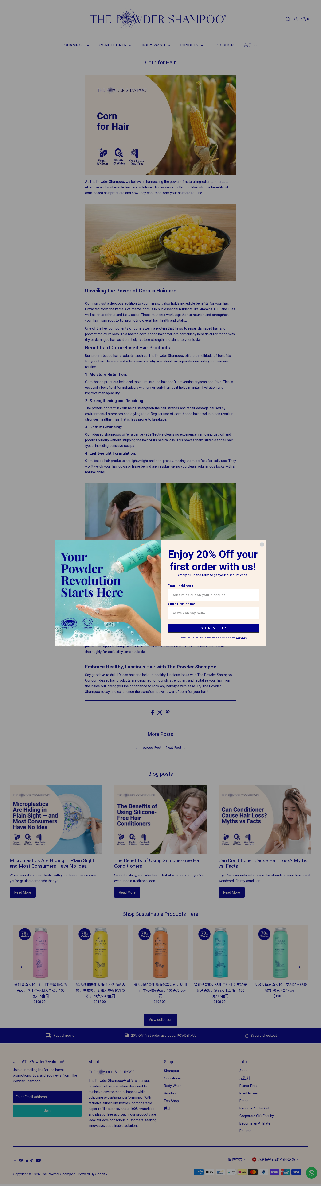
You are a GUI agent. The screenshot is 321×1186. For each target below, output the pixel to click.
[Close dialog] (262, 544)
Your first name (181, 604)
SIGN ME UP (214, 628)
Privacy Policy (241, 638)
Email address (180, 586)
